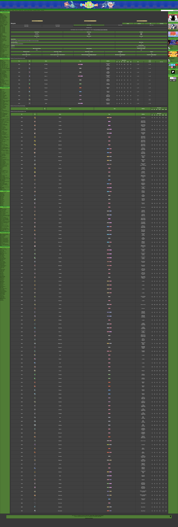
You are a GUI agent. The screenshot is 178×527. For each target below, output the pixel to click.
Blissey (60, 246)
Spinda (60, 277)
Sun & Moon (2, 109)
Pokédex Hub (21, 10)
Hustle (143, 234)
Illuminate (143, 179)
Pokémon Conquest (3, 136)
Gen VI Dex (120, 25)
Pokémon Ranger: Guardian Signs (4, 145)
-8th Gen (1, 42)
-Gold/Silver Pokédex (3, 16)
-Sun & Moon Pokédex (3, 19)
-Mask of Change (2, 294)
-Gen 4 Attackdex (2, 28)
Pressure (143, 202)
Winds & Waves (2, 89)
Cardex (1, 37)
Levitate (143, 281)
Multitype (143, 370)
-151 (0, 268)
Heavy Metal (143, 324)
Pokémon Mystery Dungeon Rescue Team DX (4, 104)
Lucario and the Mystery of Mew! (5, 215)
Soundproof (108, 63)
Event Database (2, 55)
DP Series (1, 200)
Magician (108, 103)
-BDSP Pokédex (2, 21)
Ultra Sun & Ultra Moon (3, 110)
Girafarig (60, 230)
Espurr (60, 464)
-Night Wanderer (2, 293)
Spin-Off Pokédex (2, 35)
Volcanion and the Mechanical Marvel (4, 226)
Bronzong (60, 327)
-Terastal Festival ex (3, 290)
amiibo (1, 186)
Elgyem (60, 429)
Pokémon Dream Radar (3, 132)
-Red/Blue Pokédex (3, 15)
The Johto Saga (2, 63)
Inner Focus (143, 137)
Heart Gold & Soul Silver (3, 144)
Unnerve (143, 203)
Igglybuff (60, 222)
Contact (13, 10)
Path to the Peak (2, 78)
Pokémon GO (2, 94)
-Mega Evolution (2, 259)
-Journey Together (2, 262)
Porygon (46, 68)
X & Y (1, 118)
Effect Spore (143, 483)
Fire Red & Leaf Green (3, 157)
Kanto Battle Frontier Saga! (4, 64)
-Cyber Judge (2, 296)
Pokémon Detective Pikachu (4, 231)
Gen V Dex (152, 25)
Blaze (108, 88)
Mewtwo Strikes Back (3, 209)
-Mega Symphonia (2, 286)
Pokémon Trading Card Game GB (5, 178)
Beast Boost (143, 510)
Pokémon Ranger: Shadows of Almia (4, 152)
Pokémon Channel (2, 161)
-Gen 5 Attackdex (2, 29)
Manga (5, 191)
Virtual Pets (1, 185)
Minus (143, 417)
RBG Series (1, 196)
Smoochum (60, 242)
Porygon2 (46, 72)
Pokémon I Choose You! (3, 227)
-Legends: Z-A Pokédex (3, 24)
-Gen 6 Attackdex (2, 30)
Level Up (139, 23)
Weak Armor (108, 99)
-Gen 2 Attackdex (2, 27)
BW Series (1, 202)
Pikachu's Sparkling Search (4, 241)
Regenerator (143, 149)
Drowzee (60, 168)
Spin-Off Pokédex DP (3, 36)
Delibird (60, 234)
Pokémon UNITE (2, 96)
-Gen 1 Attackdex (2, 26)
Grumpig (60, 273)
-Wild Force (1, 295)
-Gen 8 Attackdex (2, 31)
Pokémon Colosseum (3, 159)
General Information (3, 192)
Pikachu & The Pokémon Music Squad (4, 245)
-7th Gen (1, 43)
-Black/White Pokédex (3, 18)
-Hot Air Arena (2, 289)
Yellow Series (2, 197)
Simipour (60, 394)
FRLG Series (2, 199)
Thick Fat (143, 199)
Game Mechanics (2, 39)
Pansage (60, 374)
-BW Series (1, 273)
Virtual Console (2, 182)
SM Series (1, 205)
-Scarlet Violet (2, 270)
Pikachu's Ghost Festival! (4, 238)
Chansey (60, 176)
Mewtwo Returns (2, 211)
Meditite (60, 261)
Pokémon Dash (2, 160)
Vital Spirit (143, 233)
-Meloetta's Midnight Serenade (4, 222)
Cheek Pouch (143, 456)
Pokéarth (42, 10)
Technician (108, 65)
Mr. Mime (46, 64)
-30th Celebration (2, 255)
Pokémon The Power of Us (4, 228)
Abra (60, 137)
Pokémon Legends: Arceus (4, 101)
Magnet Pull (143, 155)
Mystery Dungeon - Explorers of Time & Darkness (4, 154)
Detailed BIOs (2, 194)
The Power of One (2, 210)
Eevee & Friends (2, 243)
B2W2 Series (2, 203)
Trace (108, 67)
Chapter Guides (2, 195)
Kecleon (60, 296)
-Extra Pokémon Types (3, 249)
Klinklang (60, 425)
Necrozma (60, 503)
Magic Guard (143, 121)
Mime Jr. (46, 76)
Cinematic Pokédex (3, 38)
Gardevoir (60, 257)
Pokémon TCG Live (3, 108)
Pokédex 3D (2, 138)
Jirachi (60, 304)
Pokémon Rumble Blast (3, 137)
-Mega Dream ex (2, 284)
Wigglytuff (60, 133)
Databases (5, 12)
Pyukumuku (60, 499)
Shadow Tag (143, 406)
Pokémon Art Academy (3, 121)
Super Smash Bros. (3, 179)
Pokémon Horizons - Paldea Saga (5, 70)
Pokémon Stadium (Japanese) (4, 177)
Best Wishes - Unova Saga (4, 66)
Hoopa (60, 479)
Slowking (60, 226)
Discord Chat (2, 53)
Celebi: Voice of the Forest (4, 212)
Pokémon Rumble (2, 146)
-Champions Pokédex (3, 25)
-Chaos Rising (2, 256)
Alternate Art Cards (3, 251)
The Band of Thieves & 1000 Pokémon (4, 122)
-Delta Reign (2, 254)
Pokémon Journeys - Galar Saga (4, 68)
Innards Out (143, 498)
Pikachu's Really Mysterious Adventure (4, 242)
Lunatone (60, 281)
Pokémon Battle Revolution (4, 150)
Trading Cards (5, 247)
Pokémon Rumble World (3, 124)
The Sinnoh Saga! (2, 65)
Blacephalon (60, 510)
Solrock (60, 285)
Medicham (60, 265)
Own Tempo (143, 148)
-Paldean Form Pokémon (3, 57)
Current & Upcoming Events (4, 54)
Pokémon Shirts (2, 51)
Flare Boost (143, 313)
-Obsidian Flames (2, 269)
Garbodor (46, 99)
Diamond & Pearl (2, 143)
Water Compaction (143, 494)
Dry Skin (143, 192)
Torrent (108, 92)
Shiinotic (60, 487)
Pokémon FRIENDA (3, 189)
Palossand (60, 495)
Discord (16, 10)
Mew (60, 207)
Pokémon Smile (2, 105)
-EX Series (1, 274)
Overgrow (108, 84)
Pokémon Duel (2, 128)
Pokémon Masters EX (3, 103)
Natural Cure (143, 175)
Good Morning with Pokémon (4, 80)
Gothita (60, 405)
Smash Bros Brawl (2, 155)
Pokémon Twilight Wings (3, 75)
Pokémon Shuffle (2, 123)
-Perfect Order (2, 257)
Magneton (60, 160)
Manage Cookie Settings (99, 515)
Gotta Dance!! (2, 237)
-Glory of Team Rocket (3, 288)
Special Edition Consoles (3, 183)
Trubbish (45, 95)
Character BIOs (2, 193)
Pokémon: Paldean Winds (4, 77)
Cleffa (60, 218)
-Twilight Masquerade (3, 265)
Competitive (143, 129)
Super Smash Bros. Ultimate (4, 116)
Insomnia (143, 167)
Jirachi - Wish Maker (3, 213)
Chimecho (60, 300)
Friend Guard (143, 122)
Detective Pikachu (2, 115)
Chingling (60, 320)
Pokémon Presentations (3, 50)
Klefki (46, 103)
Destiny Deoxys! (2, 214)
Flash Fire (143, 436)
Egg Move (161, 23)
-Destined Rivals (2, 261)
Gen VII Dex (89, 25)
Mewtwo (60, 203)
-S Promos (1, 299)
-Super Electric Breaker (3, 291)
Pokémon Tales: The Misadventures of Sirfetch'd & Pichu (4, 84)
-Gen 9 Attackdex (2, 32)
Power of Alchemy (143, 165)
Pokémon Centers (2, 44)
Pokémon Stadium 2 (3, 170)
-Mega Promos (2, 277)
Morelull (60, 483)
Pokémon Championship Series (4, 45)
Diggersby (60, 460)
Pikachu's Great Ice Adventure (4, 240)
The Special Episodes (3, 71)
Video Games (4, 87)
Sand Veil (143, 491)
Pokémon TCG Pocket (3, 98)
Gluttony (108, 80)
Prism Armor (143, 503)
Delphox (60, 452)
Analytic (108, 69)
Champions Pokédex (36, 10)
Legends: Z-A (2, 91)
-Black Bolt (1, 287)
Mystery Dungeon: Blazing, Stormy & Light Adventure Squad (5, 147)
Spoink (60, 269)
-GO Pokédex (2, 23)
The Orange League (3, 62)
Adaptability (143, 346)
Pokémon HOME (2, 102)
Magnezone (60, 343)
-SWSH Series (2, 271)
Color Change (143, 296)
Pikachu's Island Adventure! (4, 239)
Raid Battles (2, 252)
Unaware (143, 126)
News (1, 13)
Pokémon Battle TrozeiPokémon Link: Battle (4, 120)
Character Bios (2, 61)
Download (108, 68)
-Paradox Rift (2, 267)
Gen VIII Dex (57, 25)
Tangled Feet (143, 277)
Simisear (60, 386)
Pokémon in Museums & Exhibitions (3, 48)
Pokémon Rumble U (3, 134)
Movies (5, 207)
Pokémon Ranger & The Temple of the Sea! (4, 216)
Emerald (1, 158)
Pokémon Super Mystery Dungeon (3, 125)
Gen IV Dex (26, 26)
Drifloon (60, 312)
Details (128, 23)
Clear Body (143, 418)
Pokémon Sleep (2, 97)
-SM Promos (2, 279)
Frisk (143, 134)
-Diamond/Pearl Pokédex (3, 17)
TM (150, 23)
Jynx (60, 191)
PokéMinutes (2, 79)
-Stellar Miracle (2, 292)
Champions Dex (89, 27)
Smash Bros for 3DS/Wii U (4, 129)
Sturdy (143, 156)
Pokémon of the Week (3, 40)
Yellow (1, 174)
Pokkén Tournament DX (3, 114)
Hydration (143, 243)
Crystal (1, 169)
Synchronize (143, 136)
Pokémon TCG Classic (3, 253)
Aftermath (108, 96)
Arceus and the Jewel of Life (4, 218)
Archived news (2, 14)
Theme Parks (2, 52)
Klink (60, 417)
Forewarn (143, 168)
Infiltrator (143, 464)
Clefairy (60, 121)
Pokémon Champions (3, 92)
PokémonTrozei (2, 164)
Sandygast (60, 491)
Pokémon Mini (2, 171)
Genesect (60, 444)
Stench (108, 94)
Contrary (143, 278)
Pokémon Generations (3, 74)
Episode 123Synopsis (170, 46)
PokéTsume (1, 86)
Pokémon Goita (2, 188)
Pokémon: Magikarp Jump (4, 113)
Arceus (60, 370)
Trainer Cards (2, 250)
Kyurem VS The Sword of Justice (5, 221)
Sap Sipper (143, 231)
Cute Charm (143, 120)
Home (6, 10)
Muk (60, 164)
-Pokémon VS (2, 297)
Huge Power (143, 457)
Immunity (143, 198)
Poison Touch (143, 163)
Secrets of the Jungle (3, 229)
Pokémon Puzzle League (3, 175)
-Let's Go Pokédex (2, 20)
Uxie (60, 355)
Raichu (60, 117)
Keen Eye (143, 211)
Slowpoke (60, 148)
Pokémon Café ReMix (3, 95)
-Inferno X (1, 285)
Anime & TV (5, 58)
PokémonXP (2, 46)
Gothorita (60, 409)
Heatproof (143, 327)
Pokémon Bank (2, 119)
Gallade (60, 351)
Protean (143, 297)
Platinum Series (2, 201)
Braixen (60, 448)
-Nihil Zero (1, 283)
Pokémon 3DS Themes (3, 184)
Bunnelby (60, 456)
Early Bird (143, 230)
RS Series (1, 198)
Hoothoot (60, 211)
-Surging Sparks (2, 263)
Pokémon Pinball (2, 176)
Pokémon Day (2, 49)
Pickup (108, 79)
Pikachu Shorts (5, 232)
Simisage (60, 378)
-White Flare (2, 260)
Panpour (46, 91)
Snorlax (60, 199)
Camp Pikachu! (2, 236)
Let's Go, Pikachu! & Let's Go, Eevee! (4, 111)
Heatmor (60, 436)
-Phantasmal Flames (3, 258)
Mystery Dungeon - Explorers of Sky (4, 151)
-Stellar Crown (2, 264)
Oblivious (143, 151)
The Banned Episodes (3, 72)
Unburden (143, 312)
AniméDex (1, 60)
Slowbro (60, 152)
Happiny (60, 335)
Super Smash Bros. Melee (4, 172)
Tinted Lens (143, 215)
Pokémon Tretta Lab (3, 133)
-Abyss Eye (1, 282)
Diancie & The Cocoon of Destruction (3, 224)
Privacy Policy (92, 515)
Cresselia (60, 366)
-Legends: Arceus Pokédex (4, 22)
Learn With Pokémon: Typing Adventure (4, 140)
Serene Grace (143, 176)
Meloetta (60, 440)
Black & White (2, 131)
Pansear (46, 87)
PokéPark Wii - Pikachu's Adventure (3, 149)
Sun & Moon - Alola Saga (3, 67)
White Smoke (143, 437)
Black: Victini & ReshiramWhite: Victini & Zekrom (4, 220)
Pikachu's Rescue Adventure (4, 234)
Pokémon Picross (2, 126)
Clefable (60, 125)
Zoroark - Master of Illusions (4, 219)
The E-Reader (2, 166)
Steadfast (143, 350)
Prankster (143, 468)
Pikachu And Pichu (2, 235)
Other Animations (2, 81)
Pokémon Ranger (2, 163)
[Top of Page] (170, 516)
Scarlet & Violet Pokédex (28, 10)
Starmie (60, 183)
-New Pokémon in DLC (3, 56)
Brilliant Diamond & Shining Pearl (5, 100)
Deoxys (60, 308)
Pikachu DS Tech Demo (3, 165)
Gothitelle (60, 413)
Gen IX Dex (26, 25)
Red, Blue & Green (2, 173)
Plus (143, 416)
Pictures (171, 61)
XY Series (1, 204)
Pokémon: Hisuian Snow (3, 76)
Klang (60, 421)
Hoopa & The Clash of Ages (4, 225)
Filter (108, 64)
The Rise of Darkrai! (3, 217)
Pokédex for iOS (2, 141)
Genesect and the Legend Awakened (4, 223)
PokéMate (1, 167)
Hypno (60, 172)
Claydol (60, 292)
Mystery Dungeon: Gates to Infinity (4, 135)
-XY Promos (2, 280)
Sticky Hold (108, 95)
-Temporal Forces (2, 266)
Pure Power (143, 261)
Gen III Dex (58, 26)
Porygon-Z (60, 347)
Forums (9, 10)
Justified (143, 351)
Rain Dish (143, 484)
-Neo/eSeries (2, 275)
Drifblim (60, 316)
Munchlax (60, 339)
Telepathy (143, 250)
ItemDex (1, 33)
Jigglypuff (60, 129)
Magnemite (60, 156)
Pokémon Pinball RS (3, 162)
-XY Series (1, 272)
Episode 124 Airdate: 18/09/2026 (171, 58)
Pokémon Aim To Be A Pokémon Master (5, 69)
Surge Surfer (143, 117)
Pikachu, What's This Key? (4, 244)
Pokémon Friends (2, 93)
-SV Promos (2, 278)
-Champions (2, 41)
